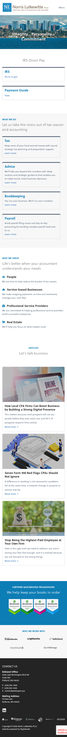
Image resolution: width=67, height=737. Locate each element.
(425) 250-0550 (11, 685)
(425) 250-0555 (11, 688)
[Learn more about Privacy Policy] (50, 719)
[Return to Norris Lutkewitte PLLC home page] (25, 7)
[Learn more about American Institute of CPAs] (5, 719)
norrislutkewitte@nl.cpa (15, 690)
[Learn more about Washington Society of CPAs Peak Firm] (40, 719)
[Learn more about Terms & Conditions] (61, 719)
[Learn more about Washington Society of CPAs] (30, 719)
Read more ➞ (33, 426)
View (7, 95)
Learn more (16, 153)
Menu (62, 7)
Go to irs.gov (11, 76)
